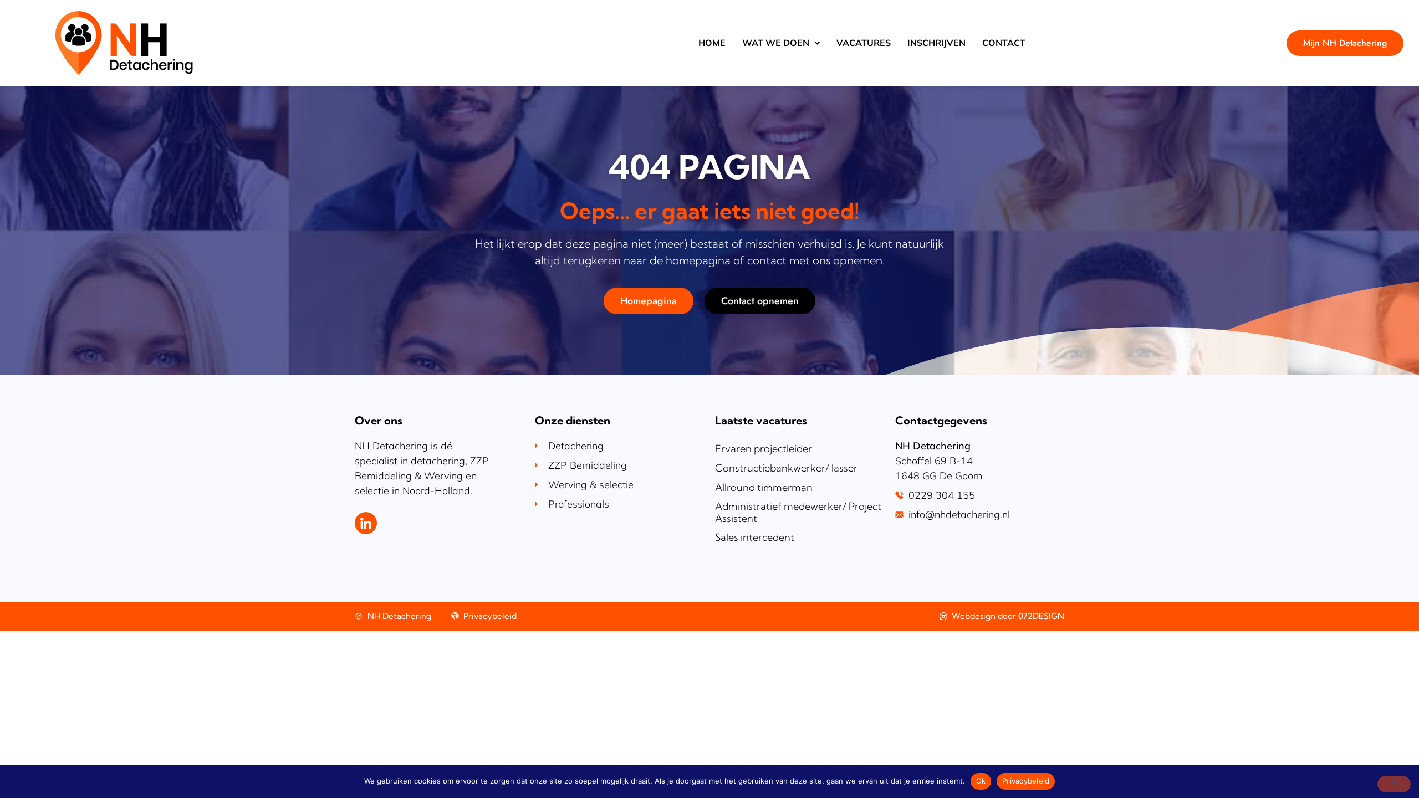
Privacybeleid (1025, 780)
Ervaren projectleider (763, 448)
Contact (1003, 42)
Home (712, 42)
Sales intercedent (754, 537)
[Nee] (1394, 784)
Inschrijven (936, 42)
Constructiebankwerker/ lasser (786, 468)
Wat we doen (775, 42)
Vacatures (863, 42)
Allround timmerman (764, 487)
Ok (981, 780)
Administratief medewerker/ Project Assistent (798, 512)
